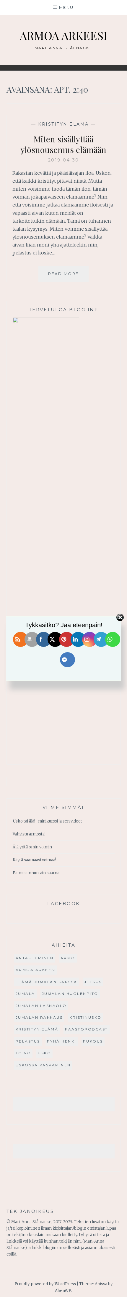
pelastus (28, 1041)
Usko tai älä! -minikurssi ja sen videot (47, 821)
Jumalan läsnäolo (41, 1005)
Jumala (25, 993)
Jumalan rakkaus (39, 1017)
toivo (23, 1053)
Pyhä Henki (61, 1041)
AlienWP (63, 1290)
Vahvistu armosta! (29, 834)
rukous (93, 1041)
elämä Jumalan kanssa (46, 982)
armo (68, 958)
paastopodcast (86, 1029)
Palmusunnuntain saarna (36, 872)
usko (44, 1053)
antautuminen (35, 958)
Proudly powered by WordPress (45, 1283)
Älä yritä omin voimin (32, 847)
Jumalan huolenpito (70, 993)
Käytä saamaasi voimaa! (34, 860)
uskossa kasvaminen (43, 1065)
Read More (68, 276)
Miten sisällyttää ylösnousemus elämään (63, 144)
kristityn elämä (63, 124)
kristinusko (85, 1017)
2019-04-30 (63, 160)
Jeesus (93, 982)
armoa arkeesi (36, 970)
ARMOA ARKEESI (63, 35)
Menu (66, 7)
